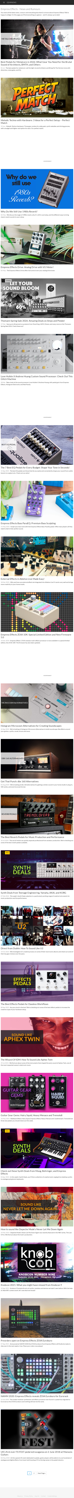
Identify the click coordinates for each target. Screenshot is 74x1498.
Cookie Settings (52, 1496)
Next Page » (42, 1473)
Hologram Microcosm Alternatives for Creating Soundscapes (31, 725)
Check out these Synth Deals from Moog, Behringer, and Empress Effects (33, 1172)
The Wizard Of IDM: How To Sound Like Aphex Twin (27, 1059)
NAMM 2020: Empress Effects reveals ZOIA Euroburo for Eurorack (34, 1396)
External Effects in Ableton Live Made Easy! (22, 578)
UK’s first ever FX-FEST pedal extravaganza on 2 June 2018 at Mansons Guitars (36, 1453)
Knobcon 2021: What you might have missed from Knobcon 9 (31, 1285)
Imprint (37, 1496)
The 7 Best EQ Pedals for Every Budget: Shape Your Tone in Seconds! (35, 467)
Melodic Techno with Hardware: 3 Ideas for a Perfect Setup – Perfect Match (35, 121)
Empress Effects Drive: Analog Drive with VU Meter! (27, 267)
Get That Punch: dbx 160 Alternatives (20, 781)
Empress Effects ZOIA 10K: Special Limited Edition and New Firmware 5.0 (36, 636)
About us (20, 1496)
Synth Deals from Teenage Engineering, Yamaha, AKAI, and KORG (33, 892)
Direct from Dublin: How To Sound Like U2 (22, 948)
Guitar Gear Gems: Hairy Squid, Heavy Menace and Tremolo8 (31, 1115)
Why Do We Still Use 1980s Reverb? (19, 211)
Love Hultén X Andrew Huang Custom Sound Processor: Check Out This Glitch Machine (37, 377)
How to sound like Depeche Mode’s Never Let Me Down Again (32, 1229)
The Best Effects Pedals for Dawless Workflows (24, 1004)
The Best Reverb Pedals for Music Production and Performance (32, 837)
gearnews (11, 2)
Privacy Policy (28, 1496)
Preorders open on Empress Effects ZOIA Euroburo (26, 1340)
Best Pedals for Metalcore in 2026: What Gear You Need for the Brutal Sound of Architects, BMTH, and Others (36, 63)
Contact (43, 1496)
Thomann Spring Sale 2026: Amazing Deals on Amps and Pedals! (33, 320)
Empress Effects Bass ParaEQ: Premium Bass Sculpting (28, 523)
